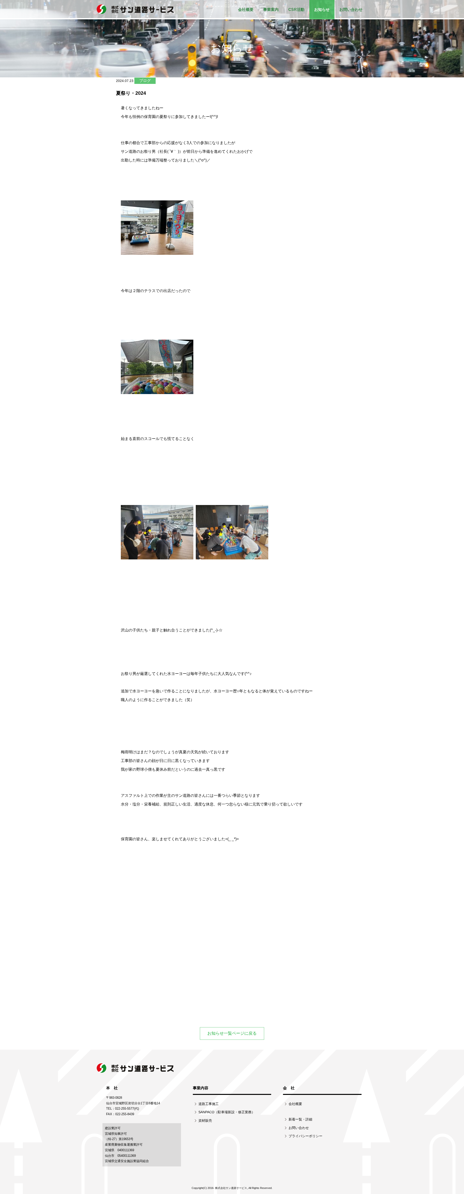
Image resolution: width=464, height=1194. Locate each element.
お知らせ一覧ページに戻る (232, 1033)
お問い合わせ (350, 9)
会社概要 (246, 9)
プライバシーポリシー (305, 1136)
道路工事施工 (208, 1104)
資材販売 (205, 1120)
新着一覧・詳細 (300, 1119)
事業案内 (271, 9)
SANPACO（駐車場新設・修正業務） (226, 1112)
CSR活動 (296, 9)
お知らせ (322, 9)
